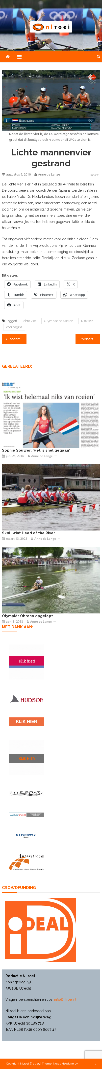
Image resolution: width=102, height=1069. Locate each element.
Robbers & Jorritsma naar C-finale (89, 339)
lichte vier (29, 321)
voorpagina (14, 327)
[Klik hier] (26, 758)
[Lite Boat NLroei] (26, 793)
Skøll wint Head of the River (28, 533)
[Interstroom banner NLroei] (26, 862)
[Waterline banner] (26, 815)
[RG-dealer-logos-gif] (26, 721)
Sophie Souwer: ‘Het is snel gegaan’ (36, 450)
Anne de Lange (49, 174)
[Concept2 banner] (26, 836)
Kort (94, 175)
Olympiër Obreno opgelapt (27, 616)
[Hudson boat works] (26, 698)
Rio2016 (87, 321)
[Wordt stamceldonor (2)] (26, 662)
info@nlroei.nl (65, 999)
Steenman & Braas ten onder (17, 339)
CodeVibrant (87, 1063)
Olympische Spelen (58, 321)
